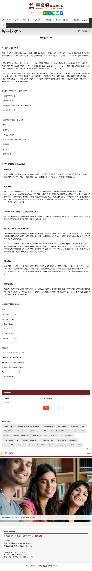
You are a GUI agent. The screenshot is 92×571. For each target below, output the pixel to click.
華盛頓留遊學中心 (10, 531)
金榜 (2, 25)
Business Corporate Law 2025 (76, 431)
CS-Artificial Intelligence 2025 (36, 445)
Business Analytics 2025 (57, 431)
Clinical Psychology (67, 435)
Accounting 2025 (8, 426)
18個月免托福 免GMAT (18, 517)
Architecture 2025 (48, 426)
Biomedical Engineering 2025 (26, 431)
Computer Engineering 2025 (11, 440)
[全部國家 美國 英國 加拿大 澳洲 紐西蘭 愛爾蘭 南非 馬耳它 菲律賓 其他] (67, 399)
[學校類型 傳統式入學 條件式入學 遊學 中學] (25, 399)
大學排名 (37, 20)
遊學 (16, 20)
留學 (8, 20)
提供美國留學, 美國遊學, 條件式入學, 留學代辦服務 (23, 536)
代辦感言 (85, 20)
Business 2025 (42, 431)
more (88, 448)
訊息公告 (77, 20)
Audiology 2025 (62, 426)
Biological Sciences (9, 431)
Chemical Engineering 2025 (20, 435)
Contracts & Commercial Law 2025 (67, 440)
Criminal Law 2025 (8, 445)
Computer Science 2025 (29, 440)
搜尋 (46, 408)
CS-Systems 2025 (76, 445)
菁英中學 (26, 20)
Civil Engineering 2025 (51, 435)
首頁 (2, 20)
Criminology (21, 445)
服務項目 (48, 20)
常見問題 (65, 20)
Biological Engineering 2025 (78, 426)
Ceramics (6, 435)
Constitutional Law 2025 (47, 440)
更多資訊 (88, 453)
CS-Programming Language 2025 (58, 445)
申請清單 (57, 20)
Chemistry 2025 (37, 435)
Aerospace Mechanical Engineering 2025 (28, 426)
